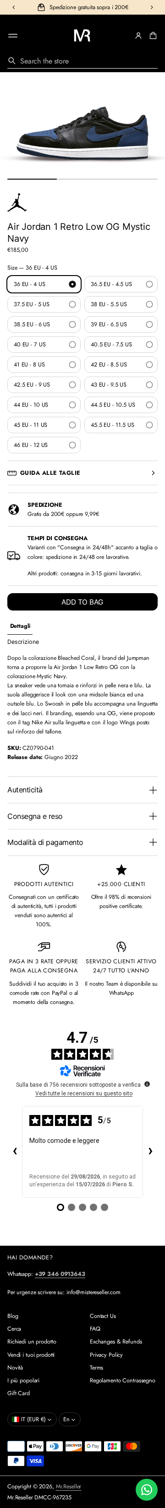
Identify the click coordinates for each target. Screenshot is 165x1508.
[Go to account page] (138, 35)
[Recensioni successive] (150, 1151)
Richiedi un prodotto (31, 1342)
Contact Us (103, 1316)
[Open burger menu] (12, 35)
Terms (96, 1368)
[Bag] (152, 35)
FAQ (95, 1329)
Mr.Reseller (69, 1486)
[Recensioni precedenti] (14, 1151)
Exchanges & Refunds (116, 1342)
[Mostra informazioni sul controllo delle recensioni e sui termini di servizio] (147, 1084)
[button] (152, 35)
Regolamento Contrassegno (122, 1380)
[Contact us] (147, 1490)
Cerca (14, 1329)
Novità (15, 1368)
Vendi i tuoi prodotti (31, 1355)
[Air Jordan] (17, 202)
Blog (12, 1316)
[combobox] (82, 60)
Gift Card (18, 1393)
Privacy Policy (106, 1355)
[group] (20, 626)
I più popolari (23, 1380)
